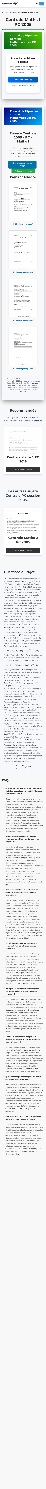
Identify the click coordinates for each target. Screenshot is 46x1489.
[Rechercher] (37, 4)
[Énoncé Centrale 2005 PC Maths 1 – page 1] (23, 221)
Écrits (12, 12)
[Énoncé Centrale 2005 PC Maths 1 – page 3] (23, 318)
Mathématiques (20, 42)
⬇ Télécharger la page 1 (23, 224)
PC (34, 42)
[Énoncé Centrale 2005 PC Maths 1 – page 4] (23, 366)
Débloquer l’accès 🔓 (23, 79)
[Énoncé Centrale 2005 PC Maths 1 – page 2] (23, 269)
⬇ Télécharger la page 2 (23, 272)
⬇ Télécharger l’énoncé (23, 171)
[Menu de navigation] (41, 3)
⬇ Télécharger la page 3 (23, 320)
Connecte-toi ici (28, 86)
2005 (13, 45)
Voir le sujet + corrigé (23, 469)
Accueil (5, 12)
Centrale (15, 38)
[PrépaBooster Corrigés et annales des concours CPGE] (10, 4)
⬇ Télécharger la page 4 (23, 369)
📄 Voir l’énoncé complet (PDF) (22, 164)
